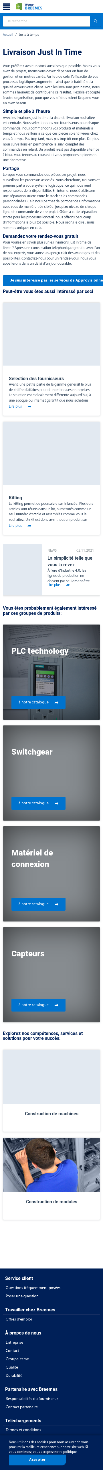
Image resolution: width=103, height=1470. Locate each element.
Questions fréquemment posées (33, 1288)
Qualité (12, 1367)
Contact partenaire (22, 1407)
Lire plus (15, 406)
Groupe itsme (17, 1359)
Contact (12, 1351)
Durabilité (14, 1376)
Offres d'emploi (19, 1319)
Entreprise (14, 1343)
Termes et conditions (23, 1430)
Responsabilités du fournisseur (32, 1399)
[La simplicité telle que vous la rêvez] (22, 569)
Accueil (8, 35)
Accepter (37, 1460)
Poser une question (22, 1296)
